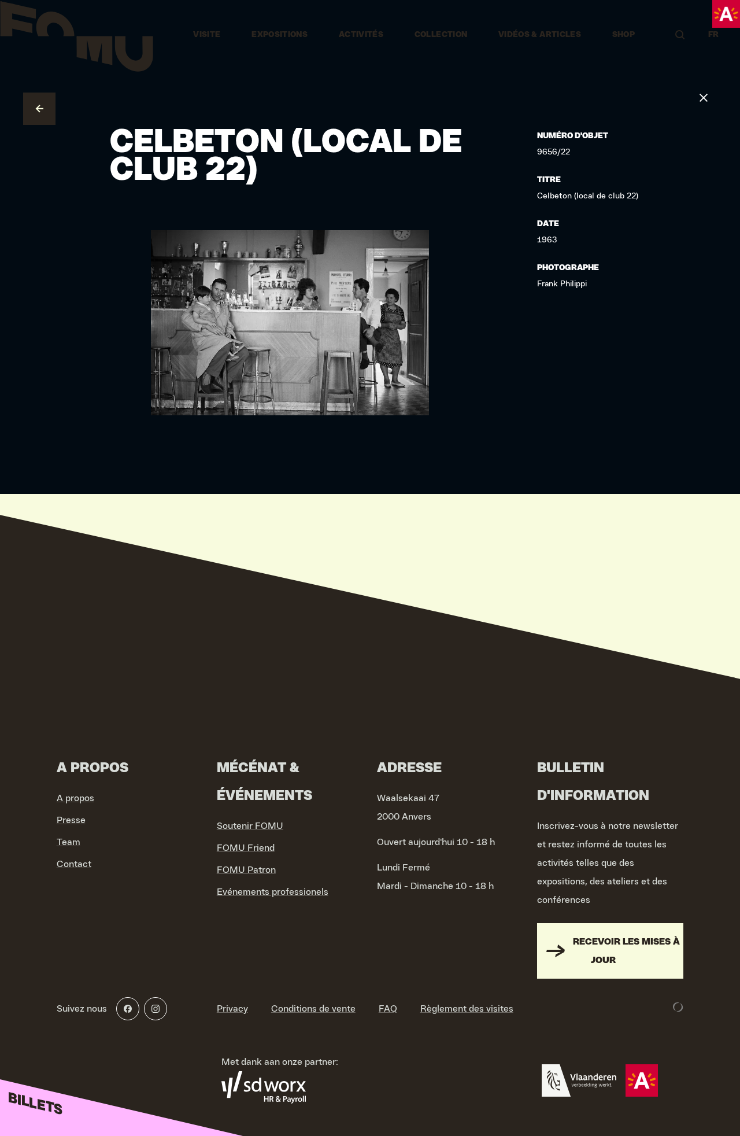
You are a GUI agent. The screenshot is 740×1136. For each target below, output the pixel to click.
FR (713, 35)
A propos (75, 798)
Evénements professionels (272, 892)
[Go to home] (76, 35)
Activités (361, 35)
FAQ (388, 1008)
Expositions (279, 35)
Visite (206, 35)
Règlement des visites (466, 1008)
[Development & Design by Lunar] (678, 1007)
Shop (623, 35)
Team (68, 842)
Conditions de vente (313, 1008)
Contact (74, 864)
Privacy (232, 1008)
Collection (441, 35)
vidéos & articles (539, 35)
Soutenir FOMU (250, 826)
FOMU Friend (246, 848)
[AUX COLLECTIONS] (39, 109)
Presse (71, 820)
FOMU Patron (246, 870)
